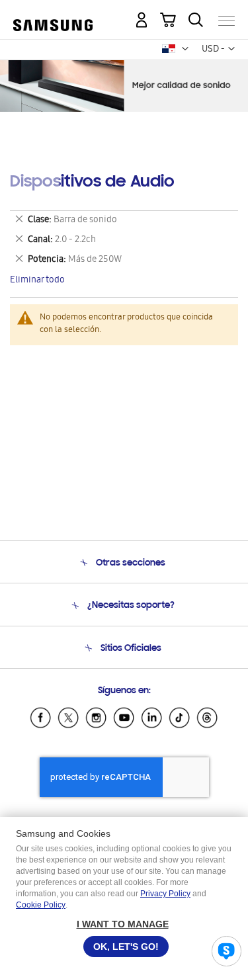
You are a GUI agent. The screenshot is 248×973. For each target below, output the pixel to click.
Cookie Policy (40, 905)
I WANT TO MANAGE (123, 924)
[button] (185, 49)
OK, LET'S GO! (126, 946)
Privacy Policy (165, 893)
